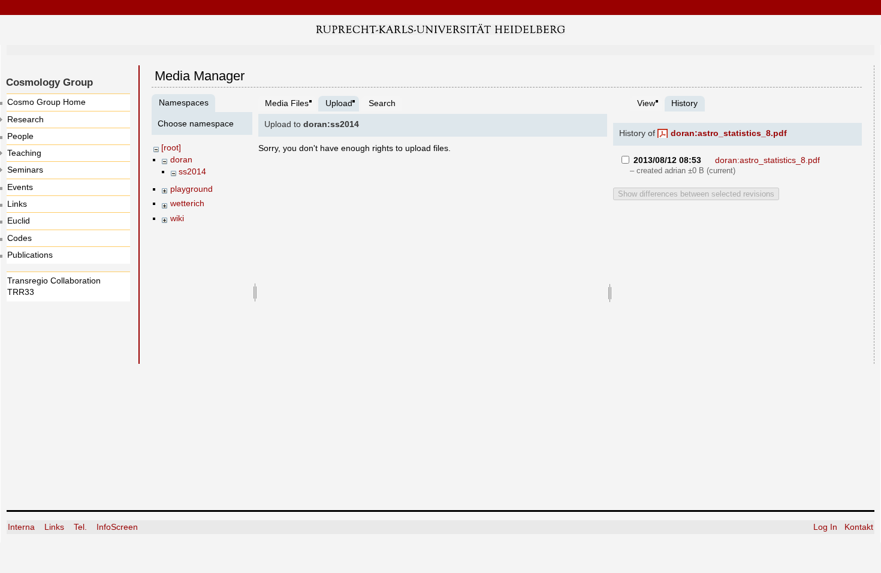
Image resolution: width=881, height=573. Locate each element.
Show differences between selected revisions (696, 193)
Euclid (18, 220)
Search (382, 103)
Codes (19, 238)
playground (191, 189)
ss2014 (192, 171)
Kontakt (858, 527)
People (20, 136)
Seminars (25, 169)
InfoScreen (117, 527)
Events (20, 187)
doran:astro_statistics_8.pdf (729, 133)
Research (25, 119)
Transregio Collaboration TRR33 (54, 286)
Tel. (81, 527)
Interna (22, 527)
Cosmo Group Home (46, 102)
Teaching (24, 153)
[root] (171, 147)
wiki (177, 218)
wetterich (187, 203)
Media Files (287, 103)
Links (17, 204)
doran (181, 159)
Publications (30, 255)
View (646, 103)
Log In (825, 527)
